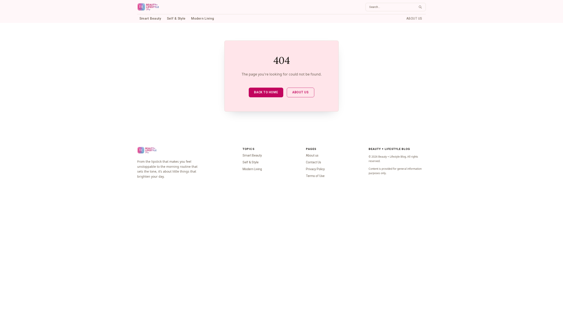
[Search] (420, 7)
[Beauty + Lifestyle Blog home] (148, 7)
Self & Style (176, 18)
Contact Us (313, 162)
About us (414, 18)
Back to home (266, 92)
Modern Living (202, 18)
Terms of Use (315, 176)
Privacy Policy (315, 169)
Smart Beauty (150, 18)
